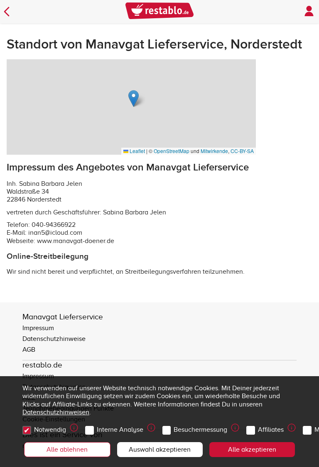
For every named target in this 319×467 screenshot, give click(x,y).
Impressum (38, 328)
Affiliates (271, 429)
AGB (28, 349)
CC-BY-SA (242, 150)
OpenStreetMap (171, 150)
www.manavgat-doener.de (75, 241)
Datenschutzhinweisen (55, 412)
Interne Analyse (120, 429)
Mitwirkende (214, 150)
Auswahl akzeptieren (160, 449)
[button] (133, 98)
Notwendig (50, 429)
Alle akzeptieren (252, 449)
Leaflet (136, 150)
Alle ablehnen (67, 449)
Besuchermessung (200, 429)
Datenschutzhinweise (54, 339)
